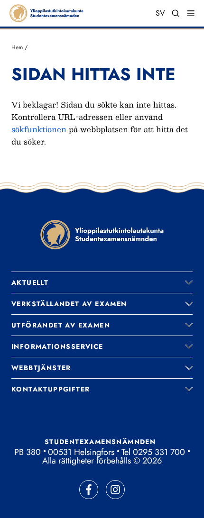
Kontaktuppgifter (50, 389)
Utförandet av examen (60, 325)
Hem (17, 47)
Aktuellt (29, 282)
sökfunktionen (38, 129)
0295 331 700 (159, 452)
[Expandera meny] (189, 282)
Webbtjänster (41, 368)
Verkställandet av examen (69, 304)
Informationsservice (57, 346)
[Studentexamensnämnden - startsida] (102, 234)
